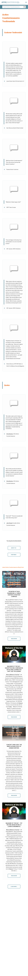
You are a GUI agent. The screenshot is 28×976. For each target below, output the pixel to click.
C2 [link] (17, 678)
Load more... (14, 886)
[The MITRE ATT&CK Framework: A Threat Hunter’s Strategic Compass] (14, 579)
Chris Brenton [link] (9, 434)
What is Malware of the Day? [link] (12, 674)
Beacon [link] (21, 703)
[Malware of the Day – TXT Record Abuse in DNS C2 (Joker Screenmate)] (14, 811)
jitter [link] (11, 706)
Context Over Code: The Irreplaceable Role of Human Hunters (14, 746)
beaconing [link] (8, 426)
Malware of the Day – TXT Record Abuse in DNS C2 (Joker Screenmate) (14, 824)
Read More (14, 638)
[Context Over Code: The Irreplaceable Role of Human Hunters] (14, 732)
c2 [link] (15, 676)
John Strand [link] (9, 523)
